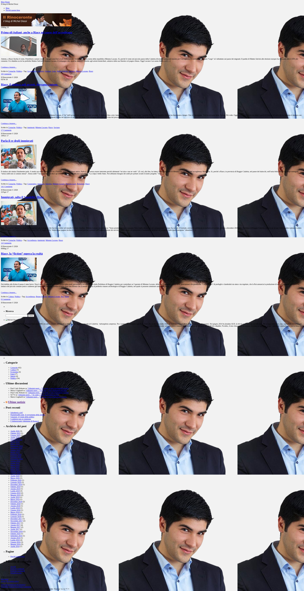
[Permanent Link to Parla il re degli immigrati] (19, 168)
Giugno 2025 (15, 435)
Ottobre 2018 (15, 504)
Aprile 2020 (14, 476)
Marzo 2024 (15, 444)
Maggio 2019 (15, 495)
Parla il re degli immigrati (17, 140)
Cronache (11, 71)
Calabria (41, 71)
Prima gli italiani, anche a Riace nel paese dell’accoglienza (36, 32)
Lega (54, 71)
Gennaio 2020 (15, 482)
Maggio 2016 (15, 544)
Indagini (48, 184)
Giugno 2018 (15, 510)
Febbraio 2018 (15, 514)
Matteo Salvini (62, 71)
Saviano (57, 127)
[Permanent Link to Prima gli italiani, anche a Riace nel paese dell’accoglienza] (19, 55)
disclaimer (5, 579)
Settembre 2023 (16, 448)
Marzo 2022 (15, 465)
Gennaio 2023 (15, 457)
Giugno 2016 (15, 542)
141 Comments (6, 187)
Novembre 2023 (16, 446)
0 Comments (5, 299)
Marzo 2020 (15, 478)
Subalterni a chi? (16, 413)
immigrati (30, 127)
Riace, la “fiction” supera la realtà (22, 253)
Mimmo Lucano (82, 71)
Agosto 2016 (15, 538)
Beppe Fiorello (41, 297)
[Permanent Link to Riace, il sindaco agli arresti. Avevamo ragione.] (19, 112)
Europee (48, 71)
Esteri (12, 374)
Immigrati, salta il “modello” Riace (22, 197)
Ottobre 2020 (15, 472)
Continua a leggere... (9, 67)
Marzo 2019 (15, 499)
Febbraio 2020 (15, 480)
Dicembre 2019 (16, 485)
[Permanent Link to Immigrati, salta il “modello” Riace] (19, 224)
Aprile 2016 (14, 546)
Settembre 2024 (16, 440)
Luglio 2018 (15, 508)
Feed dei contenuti (17, 569)
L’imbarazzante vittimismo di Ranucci (24, 421)
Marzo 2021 (15, 470)
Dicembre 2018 (16, 502)
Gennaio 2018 (15, 517)
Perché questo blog (13, 10)
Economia (14, 372)
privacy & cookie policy (10, 581)
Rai (62, 297)
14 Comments (6, 243)
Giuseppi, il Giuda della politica (22, 417)
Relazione (80, 184)
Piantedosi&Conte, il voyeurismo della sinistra (27, 415)
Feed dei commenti (17, 571)
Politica (19, 71)
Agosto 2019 (15, 489)
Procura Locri (71, 184)
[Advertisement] (23, 344)
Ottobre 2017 (15, 523)
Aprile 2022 (14, 463)
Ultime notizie (16, 402)
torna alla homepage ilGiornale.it (13, 585)
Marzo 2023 (15, 452)
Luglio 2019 (15, 491)
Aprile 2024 (14, 442)
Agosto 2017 (15, 525)
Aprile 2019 (14, 497)
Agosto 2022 (15, 461)
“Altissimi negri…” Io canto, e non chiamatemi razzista (48, 388)
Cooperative (31, 184)
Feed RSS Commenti (23, 587)
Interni (12, 376)
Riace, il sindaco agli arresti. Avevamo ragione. (29, 84)
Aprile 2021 (14, 467)
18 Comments (6, 74)
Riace (91, 71)
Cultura (11, 297)
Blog (7, 8)
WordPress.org (15, 573)
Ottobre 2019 (15, 487)
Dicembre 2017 (16, 519)
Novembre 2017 (16, 521)
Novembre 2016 (16, 531)
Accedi (13, 567)
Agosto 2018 (15, 506)
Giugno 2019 (15, 493)
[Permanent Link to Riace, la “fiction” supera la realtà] (19, 281)
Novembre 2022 (16, 459)
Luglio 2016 (15, 540)
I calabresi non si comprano (20, 419)
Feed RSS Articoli (8, 587)
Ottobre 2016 (15, 534)
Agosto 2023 (15, 450)
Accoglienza (32, 71)
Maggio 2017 (15, 527)
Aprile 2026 (14, 431)
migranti (72, 71)
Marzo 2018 (15, 512)
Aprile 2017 (14, 529)
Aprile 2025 (14, 438)
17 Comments (6, 130)
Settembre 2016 (16, 536)
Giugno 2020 (15, 474)
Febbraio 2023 (15, 455)
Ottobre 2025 (15, 433)
